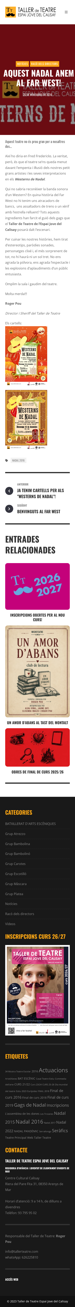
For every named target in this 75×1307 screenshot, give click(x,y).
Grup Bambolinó (17, 853)
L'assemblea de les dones (22, 1114)
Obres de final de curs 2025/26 (38, 771)
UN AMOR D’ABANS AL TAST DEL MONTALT (37, 722)
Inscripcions (58, 1105)
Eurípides (32, 1091)
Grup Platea (14, 894)
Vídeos (10, 924)
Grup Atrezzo (15, 834)
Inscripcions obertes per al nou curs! (37, 617)
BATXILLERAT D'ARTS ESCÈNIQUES (30, 824)
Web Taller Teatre (39, 1137)
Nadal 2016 (18, 460)
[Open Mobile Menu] (66, 12)
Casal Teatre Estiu (45, 1078)
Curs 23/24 (36, 1084)
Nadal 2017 (49, 1122)
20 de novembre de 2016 (37, 94)
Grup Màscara (16, 884)
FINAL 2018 (43, 1091)
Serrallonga (45, 1131)
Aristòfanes (11, 1078)
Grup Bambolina (17, 844)
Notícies (22, 64)
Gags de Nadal (30, 1104)
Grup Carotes (15, 864)
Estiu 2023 (21, 1091)
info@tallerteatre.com (21, 1251)
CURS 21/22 (22, 1084)
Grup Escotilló (15, 874)
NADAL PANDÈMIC (26, 1131)
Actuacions (53, 1070)
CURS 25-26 (48, 1084)
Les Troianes (46, 1114)
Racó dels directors (44, 64)
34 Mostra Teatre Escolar (18, 1071)
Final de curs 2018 (34, 1097)
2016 (35, 1071)
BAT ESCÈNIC (26, 1078)
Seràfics (60, 1130)
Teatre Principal (15, 1137)
